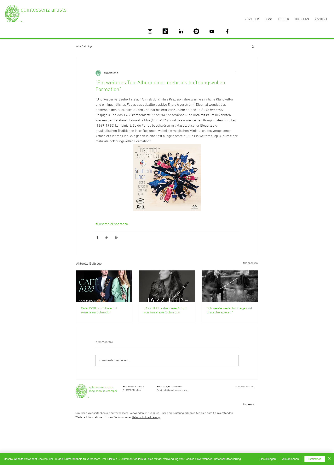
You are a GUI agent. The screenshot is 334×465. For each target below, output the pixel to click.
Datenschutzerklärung (227, 459)
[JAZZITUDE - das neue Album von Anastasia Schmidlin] (167, 286)
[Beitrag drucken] (116, 237)
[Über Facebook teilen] (97, 237)
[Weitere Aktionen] (236, 73)
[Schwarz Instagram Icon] (150, 31)
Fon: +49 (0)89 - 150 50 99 (169, 386)
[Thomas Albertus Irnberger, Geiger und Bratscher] (230, 286)
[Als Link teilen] (107, 237)
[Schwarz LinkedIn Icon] (181, 31)
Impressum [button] (248, 404)
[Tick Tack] (165, 31)
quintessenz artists (43, 10)
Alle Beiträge (84, 46)
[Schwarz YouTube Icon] (212, 31)
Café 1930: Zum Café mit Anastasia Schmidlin (99, 310)
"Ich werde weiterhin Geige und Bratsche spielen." (229, 310)
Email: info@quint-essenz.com (172, 390)
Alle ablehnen (290, 459)
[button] (253, 46)
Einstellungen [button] (267, 459)
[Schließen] (329, 459)
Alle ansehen (250, 263)
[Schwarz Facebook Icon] (227, 31)
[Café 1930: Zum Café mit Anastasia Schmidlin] (104, 286)
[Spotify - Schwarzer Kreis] (196, 31)
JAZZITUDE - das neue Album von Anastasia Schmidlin (165, 310)
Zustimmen (314, 459)
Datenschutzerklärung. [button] (146, 417)
